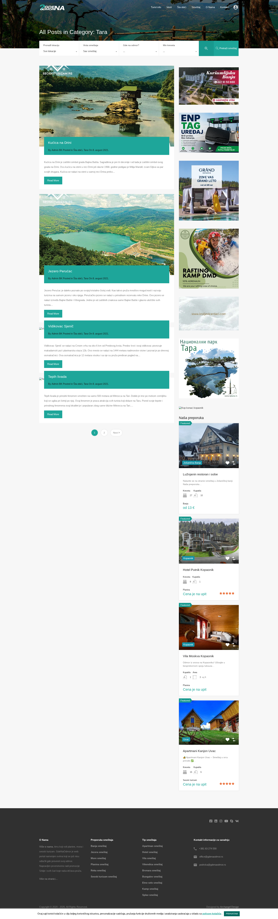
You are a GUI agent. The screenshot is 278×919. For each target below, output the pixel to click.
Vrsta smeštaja (90, 45)
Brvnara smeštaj (151, 870)
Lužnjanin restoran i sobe (200, 474)
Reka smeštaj (98, 870)
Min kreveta (169, 45)
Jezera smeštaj (99, 852)
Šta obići (181, 7)
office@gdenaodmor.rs (211, 856)
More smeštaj (98, 858)
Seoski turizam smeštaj (104, 876)
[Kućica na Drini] (106, 106)
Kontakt (224, 7)
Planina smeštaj (99, 864)
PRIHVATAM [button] (232, 914)
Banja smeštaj (99, 846)
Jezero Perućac (60, 271)
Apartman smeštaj (152, 846)
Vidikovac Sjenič (61, 326)
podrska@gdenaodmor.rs (212, 864)
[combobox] (59, 52)
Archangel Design (229, 906)
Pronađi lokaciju (51, 45)
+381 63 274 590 (208, 848)
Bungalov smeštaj (152, 876)
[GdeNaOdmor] (52, 9)
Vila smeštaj (149, 858)
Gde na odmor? (131, 45)
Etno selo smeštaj (152, 882)
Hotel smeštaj (150, 852)
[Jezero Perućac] (106, 234)
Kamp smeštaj (150, 888)
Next (115, 432)
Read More (53, 180)
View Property (209, 459)
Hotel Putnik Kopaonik (198, 569)
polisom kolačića (211, 913)
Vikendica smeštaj (152, 864)
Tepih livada (57, 376)
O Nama (210, 7)
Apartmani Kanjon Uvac (199, 751)
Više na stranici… (48, 878)
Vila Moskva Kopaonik (198, 656)
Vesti (169, 7)
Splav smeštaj (150, 895)
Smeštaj (196, 7)
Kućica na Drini (59, 142)
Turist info (156, 7)
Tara (86, 150)
